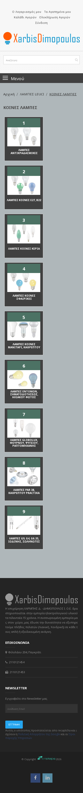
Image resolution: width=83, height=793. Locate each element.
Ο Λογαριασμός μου (26, 12)
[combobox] (41, 59)
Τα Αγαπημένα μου (57, 12)
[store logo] (41, 38)
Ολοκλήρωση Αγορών (54, 17)
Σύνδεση (41, 23)
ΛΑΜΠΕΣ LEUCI (32, 94)
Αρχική (9, 94)
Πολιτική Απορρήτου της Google (39, 734)
